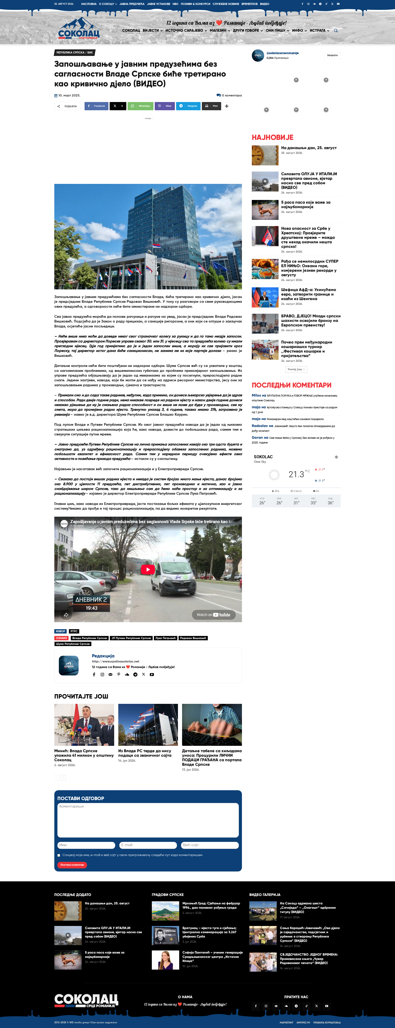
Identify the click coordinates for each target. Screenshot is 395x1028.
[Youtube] (338, 4)
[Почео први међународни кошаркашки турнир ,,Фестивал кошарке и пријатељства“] (265, 350)
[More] (226, 106)
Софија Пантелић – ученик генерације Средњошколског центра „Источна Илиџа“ (212, 956)
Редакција (103, 656)
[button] (336, 30)
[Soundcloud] (314, 4)
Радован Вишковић (193, 638)
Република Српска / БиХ (75, 52)
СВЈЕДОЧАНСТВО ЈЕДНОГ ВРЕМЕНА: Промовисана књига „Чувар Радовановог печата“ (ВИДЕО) (309, 959)
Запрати (332, 55)
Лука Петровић (166, 638)
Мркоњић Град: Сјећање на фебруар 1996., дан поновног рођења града (211, 905)
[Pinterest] (119, 675)
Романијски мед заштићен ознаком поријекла (295, 419)
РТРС (74, 631)
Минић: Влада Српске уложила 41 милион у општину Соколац (84, 755)
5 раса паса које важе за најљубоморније (305, 204)
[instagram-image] (266, 79)
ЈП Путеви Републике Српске (131, 638)
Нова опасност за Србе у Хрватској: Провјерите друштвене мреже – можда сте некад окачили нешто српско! (308, 237)
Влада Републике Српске (89, 638)
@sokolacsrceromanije (283, 53)
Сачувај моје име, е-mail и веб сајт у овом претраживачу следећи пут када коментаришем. (133, 855)
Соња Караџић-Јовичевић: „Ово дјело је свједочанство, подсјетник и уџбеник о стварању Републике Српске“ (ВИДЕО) (310, 934)
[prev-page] (56, 777)
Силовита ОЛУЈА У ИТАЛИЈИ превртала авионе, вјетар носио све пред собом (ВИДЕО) (309, 180)
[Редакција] (73, 665)
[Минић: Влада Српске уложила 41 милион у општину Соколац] (84, 725)
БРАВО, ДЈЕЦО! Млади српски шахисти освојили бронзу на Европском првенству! (311, 320)
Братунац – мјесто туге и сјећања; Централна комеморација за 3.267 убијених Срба (209, 932)
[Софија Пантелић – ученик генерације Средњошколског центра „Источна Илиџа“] (165, 960)
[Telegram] (320, 4)
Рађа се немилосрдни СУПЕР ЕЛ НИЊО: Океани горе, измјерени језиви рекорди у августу (309, 268)
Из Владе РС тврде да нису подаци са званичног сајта (144, 753)
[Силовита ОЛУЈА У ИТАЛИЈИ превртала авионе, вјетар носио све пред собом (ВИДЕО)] (265, 181)
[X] (332, 4)
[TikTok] (326, 4)
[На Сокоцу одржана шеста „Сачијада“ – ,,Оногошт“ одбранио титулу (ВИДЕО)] (263, 910)
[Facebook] (302, 4)
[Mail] (110, 674)
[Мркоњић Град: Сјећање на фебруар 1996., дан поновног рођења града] (165, 910)
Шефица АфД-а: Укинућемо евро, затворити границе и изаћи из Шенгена (308, 294)
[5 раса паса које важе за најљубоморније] (265, 210)
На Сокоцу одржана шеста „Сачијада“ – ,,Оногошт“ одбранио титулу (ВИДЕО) (308, 907)
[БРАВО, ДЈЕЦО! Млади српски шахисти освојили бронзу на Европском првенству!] (265, 324)
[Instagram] (308, 4)
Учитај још (295, 369)
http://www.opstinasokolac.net (115, 661)
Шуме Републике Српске (73, 644)
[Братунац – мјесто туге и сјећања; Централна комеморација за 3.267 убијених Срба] (165, 935)
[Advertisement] (148, 149)
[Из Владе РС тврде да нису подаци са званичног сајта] (148, 725)
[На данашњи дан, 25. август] (265, 155)
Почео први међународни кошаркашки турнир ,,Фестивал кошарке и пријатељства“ (306, 349)
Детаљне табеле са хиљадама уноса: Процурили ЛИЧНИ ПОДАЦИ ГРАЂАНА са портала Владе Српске (212, 757)
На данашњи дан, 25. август (309, 147)
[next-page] (63, 777)
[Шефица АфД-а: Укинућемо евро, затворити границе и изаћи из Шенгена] (265, 297)
